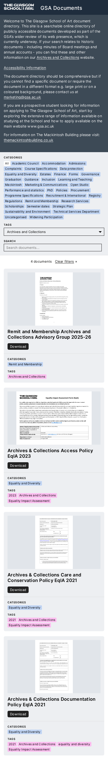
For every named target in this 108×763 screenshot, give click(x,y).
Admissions (77, 163)
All (7, 163)
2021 (12, 620)
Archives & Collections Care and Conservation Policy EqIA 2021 (44, 577)
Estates (45, 174)
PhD (50, 190)
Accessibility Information (25, 68)
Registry (95, 195)
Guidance (32, 179)
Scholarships (14, 206)
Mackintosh (13, 185)
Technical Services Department (76, 211)
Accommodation (54, 163)
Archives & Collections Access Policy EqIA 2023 (50, 453)
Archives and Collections (58, 57)
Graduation (13, 179)
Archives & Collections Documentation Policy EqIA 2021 (51, 701)
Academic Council (25, 163)
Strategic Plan (63, 206)
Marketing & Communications (46, 185)
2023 (12, 495)
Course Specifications (41, 168)
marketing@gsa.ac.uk (22, 97)
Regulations (13, 201)
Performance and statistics (24, 190)
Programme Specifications (24, 195)
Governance (90, 174)
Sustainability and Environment (27, 211)
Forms (73, 174)
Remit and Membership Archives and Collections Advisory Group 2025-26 (49, 334)
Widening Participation (46, 217)
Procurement (80, 190)
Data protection (71, 168)
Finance (60, 174)
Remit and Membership (41, 201)
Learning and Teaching (75, 179)
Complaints (13, 168)
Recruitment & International (66, 195)
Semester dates (38, 206)
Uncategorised (15, 217)
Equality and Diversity (21, 174)
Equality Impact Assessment (29, 501)
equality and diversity (74, 744)
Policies (62, 190)
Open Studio (79, 185)
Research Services (75, 201)
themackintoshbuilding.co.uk (28, 140)
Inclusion (48, 179)
